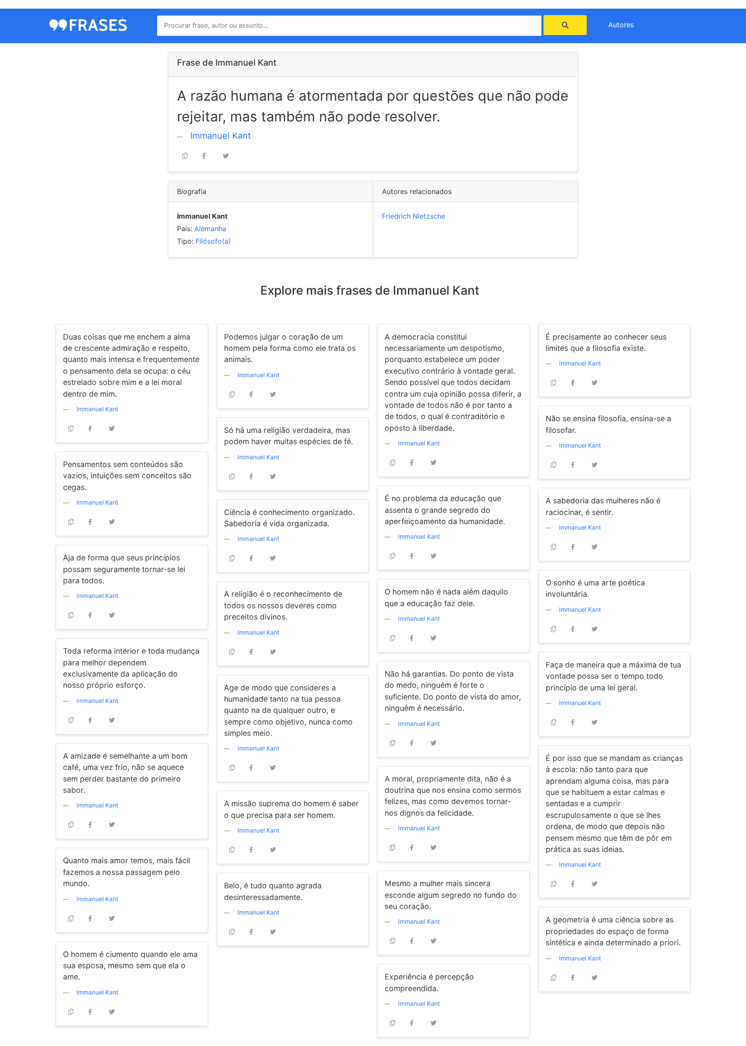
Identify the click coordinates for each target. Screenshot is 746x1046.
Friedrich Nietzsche (413, 216)
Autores (621, 24)
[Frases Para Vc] (88, 24)
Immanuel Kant (220, 135)
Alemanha (210, 228)
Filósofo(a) (213, 241)
